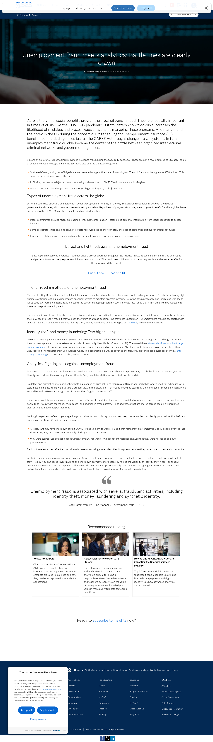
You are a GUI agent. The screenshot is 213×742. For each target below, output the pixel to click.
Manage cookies (38, 719)
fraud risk (132, 322)
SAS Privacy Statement (51, 689)
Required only (47, 710)
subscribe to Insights (109, 620)
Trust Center (75, 729)
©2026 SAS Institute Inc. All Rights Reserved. (105, 729)
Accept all (26, 710)
